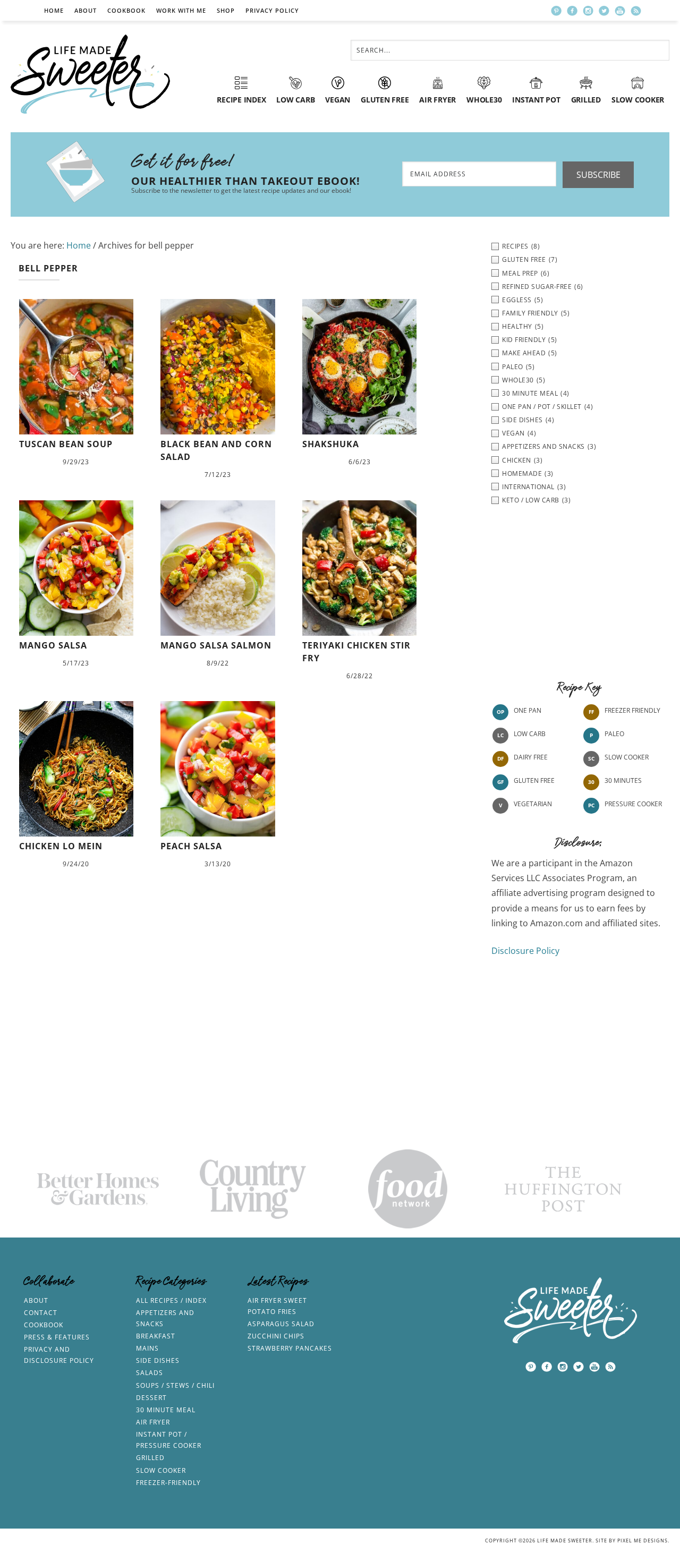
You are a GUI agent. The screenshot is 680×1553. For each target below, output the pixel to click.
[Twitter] (604, 10)
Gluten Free (534, 780)
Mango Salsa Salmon (215, 645)
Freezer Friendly (632, 710)
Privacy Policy (272, 10)
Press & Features (57, 1337)
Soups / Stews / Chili (175, 1385)
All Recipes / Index (171, 1300)
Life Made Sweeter (90, 74)
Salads (149, 1372)
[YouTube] (620, 10)
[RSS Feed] (636, 10)
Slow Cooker (627, 757)
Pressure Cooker (633, 803)
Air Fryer (153, 1422)
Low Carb (530, 733)
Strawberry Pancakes (290, 1348)
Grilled (150, 1457)
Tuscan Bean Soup (66, 444)
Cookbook (126, 10)
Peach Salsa (191, 846)
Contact (40, 1312)
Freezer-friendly (168, 1482)
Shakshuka (330, 444)
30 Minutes (623, 780)
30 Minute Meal (166, 1409)
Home (54, 10)
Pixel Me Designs (642, 1540)
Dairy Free (531, 757)
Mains (147, 1348)
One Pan (527, 710)
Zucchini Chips (276, 1336)
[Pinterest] (556, 10)
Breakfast (155, 1336)
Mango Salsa (53, 645)
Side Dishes (158, 1360)
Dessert (151, 1397)
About (85, 10)
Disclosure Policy (525, 951)
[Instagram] (588, 10)
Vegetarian (533, 803)
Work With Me (181, 10)
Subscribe (598, 175)
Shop (226, 10)
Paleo (614, 733)
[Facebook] (572, 10)
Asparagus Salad (281, 1323)
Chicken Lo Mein (61, 846)
